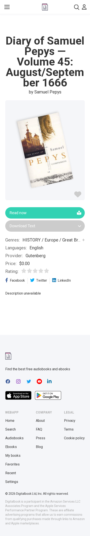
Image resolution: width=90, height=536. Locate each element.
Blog (39, 447)
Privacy (69, 421)
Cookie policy (74, 438)
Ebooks (11, 447)
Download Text (22, 226)
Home (9, 421)
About (40, 421)
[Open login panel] (84, 7)
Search (10, 429)
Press (40, 438)
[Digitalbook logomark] (8, 356)
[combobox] (76, 7)
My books (13, 455)
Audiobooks (14, 438)
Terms (69, 429)
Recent (10, 473)
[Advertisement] (45, 24)
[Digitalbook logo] (45, 6)
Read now (18, 212)
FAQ (39, 429)
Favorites (12, 464)
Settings (11, 482)
